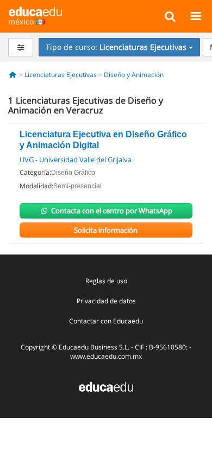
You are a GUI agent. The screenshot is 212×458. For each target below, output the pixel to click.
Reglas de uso (106, 280)
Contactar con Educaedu (106, 321)
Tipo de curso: (116, 47)
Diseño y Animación (134, 74)
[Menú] (195, 15)
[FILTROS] (20, 47)
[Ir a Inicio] (12, 74)
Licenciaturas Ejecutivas (60, 74)
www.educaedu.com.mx (106, 356)
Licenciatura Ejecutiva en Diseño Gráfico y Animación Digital (103, 140)
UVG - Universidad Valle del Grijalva (76, 159)
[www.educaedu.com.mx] (106, 386)
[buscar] (169, 15)
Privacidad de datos (106, 301)
